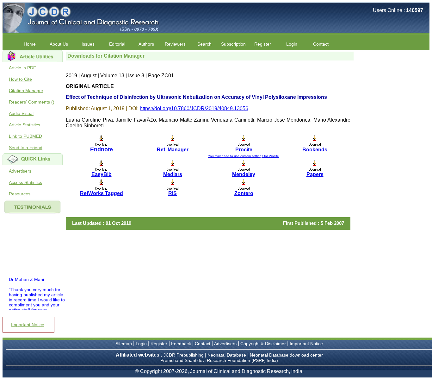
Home (30, 44)
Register (159, 343)
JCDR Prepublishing (184, 355)
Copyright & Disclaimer (263, 343)
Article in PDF (22, 67)
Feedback (181, 343)
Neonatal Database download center (286, 355)
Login (291, 44)
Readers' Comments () (31, 101)
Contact (321, 44)
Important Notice (27, 324)
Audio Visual (21, 113)
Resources (19, 193)
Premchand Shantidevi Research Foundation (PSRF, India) (219, 360)
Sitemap (123, 343)
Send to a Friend (25, 147)
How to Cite (20, 79)
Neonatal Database (227, 355)
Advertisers (20, 171)
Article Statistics (24, 124)
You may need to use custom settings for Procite (243, 156)
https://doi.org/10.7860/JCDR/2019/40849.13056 (194, 108)
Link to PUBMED (25, 136)
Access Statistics (25, 182)
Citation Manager (26, 90)
